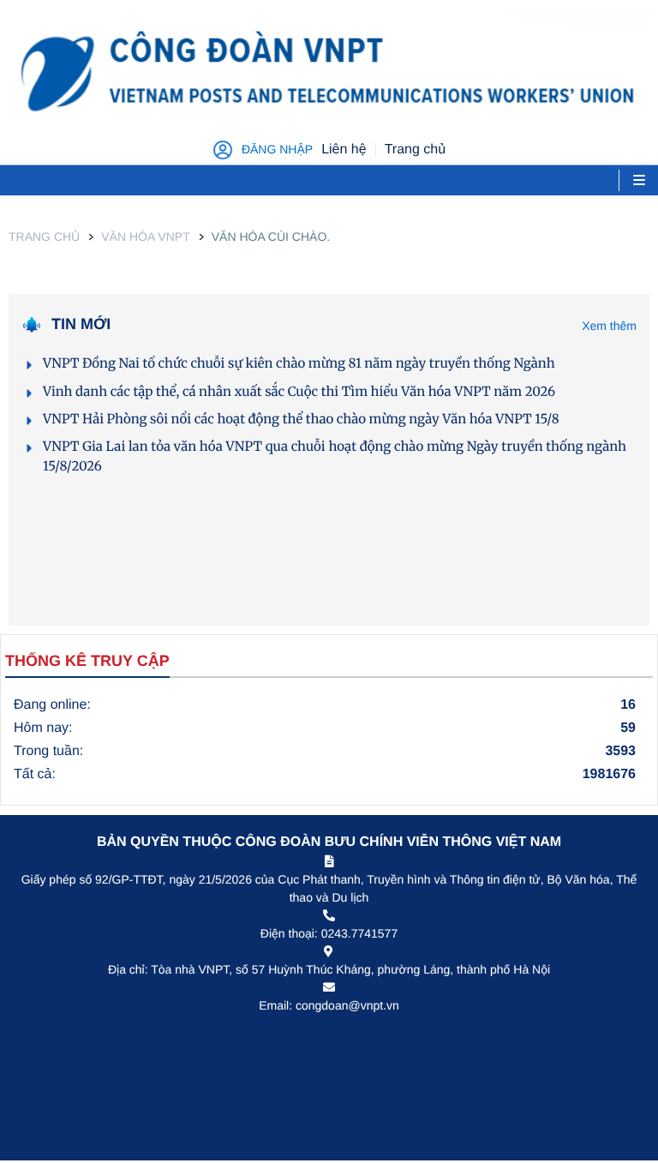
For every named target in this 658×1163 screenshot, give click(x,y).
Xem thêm (609, 326)
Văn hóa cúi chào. (271, 236)
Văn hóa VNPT (145, 236)
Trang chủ (44, 236)
